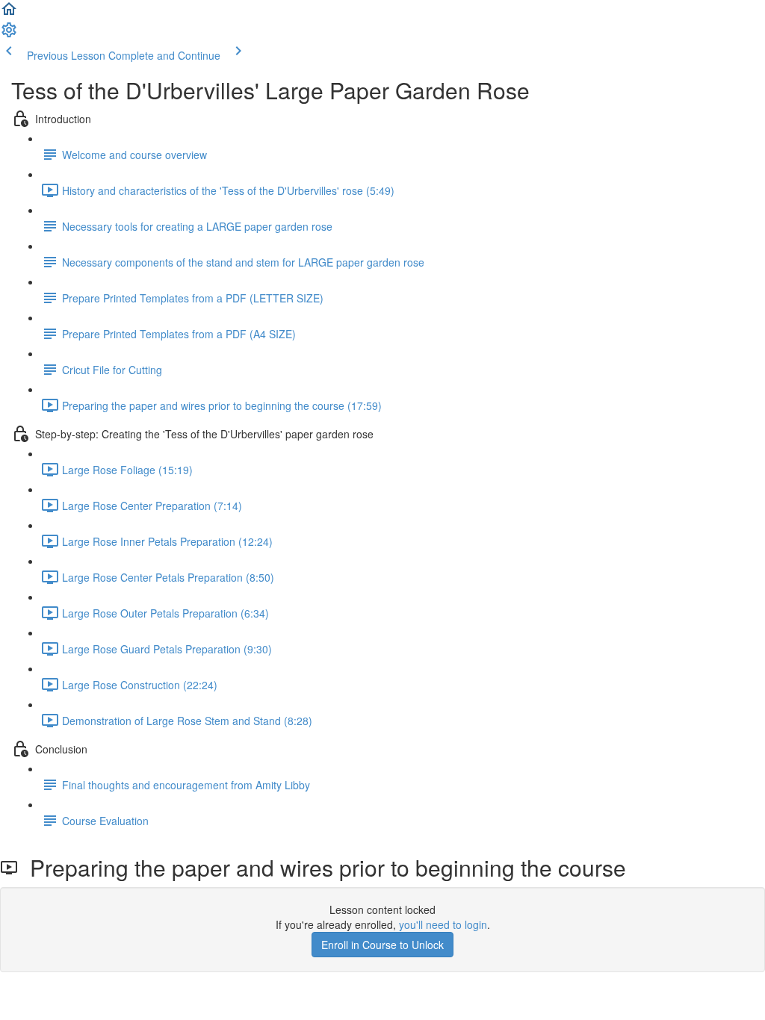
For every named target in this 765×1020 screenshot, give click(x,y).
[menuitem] (9, 34)
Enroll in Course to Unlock (382, 944)
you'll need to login (443, 924)
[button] (9, 13)
